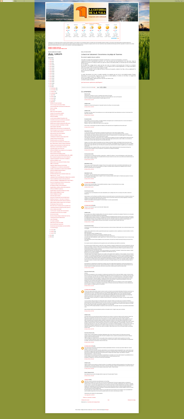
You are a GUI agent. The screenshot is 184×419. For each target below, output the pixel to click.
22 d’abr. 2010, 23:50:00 (89, 169)
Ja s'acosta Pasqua (54, 227)
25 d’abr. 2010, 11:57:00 (89, 311)
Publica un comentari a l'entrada (89, 397)
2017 (50, 74)
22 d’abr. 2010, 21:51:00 (89, 127)
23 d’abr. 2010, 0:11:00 (88, 187)
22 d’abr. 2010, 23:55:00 (89, 178)
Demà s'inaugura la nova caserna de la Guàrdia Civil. (60, 130)
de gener (52, 233)
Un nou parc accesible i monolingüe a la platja (59, 124)
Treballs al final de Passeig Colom (57, 138)
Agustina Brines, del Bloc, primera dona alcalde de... (60, 187)
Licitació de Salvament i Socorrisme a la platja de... (60, 158)
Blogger (107, 409)
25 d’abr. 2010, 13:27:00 (89, 329)
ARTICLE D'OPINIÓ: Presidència (56, 188)
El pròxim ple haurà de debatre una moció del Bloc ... (60, 225)
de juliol (52, 96)
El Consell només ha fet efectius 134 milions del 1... (60, 141)
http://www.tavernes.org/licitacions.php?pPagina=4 (91, 82)
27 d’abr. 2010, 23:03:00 (89, 368)
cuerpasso (86, 379)
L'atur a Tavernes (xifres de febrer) (57, 131)
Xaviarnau (95, 409)
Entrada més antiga (131, 400)
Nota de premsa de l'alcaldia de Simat (57, 153)
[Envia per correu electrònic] (100, 87)
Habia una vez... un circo (55, 175)
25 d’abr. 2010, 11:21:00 (89, 285)
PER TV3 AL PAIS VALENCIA (56, 111)
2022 (50, 66)
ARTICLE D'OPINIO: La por (55, 160)
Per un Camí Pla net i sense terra (56, 224)
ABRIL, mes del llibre (54, 163)
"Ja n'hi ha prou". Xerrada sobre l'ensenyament (59, 210)
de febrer (52, 231)
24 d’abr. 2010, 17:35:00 (89, 221)
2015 (50, 78)
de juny (52, 98)
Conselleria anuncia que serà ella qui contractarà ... (60, 119)
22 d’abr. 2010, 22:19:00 (89, 150)
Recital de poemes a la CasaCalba (57, 140)
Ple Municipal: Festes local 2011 (56, 204)
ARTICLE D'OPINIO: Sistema (56, 135)
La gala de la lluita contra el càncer (57, 183)
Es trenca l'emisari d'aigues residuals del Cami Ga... (60, 215)
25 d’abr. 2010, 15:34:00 (89, 342)
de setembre (53, 93)
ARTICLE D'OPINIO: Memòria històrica (57, 170)
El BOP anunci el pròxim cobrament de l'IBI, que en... (60, 123)
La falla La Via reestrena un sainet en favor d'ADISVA (60, 168)
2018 (50, 73)
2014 (50, 80)
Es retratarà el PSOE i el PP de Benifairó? (58, 185)
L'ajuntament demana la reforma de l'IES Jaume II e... (60, 207)
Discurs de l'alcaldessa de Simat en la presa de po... (60, 182)
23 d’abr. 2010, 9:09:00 (88, 201)
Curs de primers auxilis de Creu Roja (57, 121)
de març (52, 229)
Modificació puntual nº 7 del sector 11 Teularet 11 (59, 199)
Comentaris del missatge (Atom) (93, 402)
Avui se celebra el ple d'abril (55, 209)
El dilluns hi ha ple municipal (56, 103)
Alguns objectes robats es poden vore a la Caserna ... (60, 202)
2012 (50, 83)
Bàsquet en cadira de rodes (55, 172)
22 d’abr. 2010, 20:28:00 (89, 115)
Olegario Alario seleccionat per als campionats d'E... (60, 128)
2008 (50, 236)
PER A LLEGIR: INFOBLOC (55, 151)
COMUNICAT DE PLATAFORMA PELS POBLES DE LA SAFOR (62, 177)
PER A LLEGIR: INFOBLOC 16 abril (57, 192)
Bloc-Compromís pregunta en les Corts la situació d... (60, 156)
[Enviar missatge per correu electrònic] (98, 87)
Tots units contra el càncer (55, 195)
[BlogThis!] (101, 87)
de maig (52, 100)
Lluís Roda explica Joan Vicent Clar (57, 148)
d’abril (51, 101)
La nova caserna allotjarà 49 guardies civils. (58, 118)
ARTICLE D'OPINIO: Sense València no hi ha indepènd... (61, 150)
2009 (50, 235)
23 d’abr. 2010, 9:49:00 (88, 208)
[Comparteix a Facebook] (104, 87)
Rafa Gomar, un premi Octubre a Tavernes (58, 146)
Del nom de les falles (54, 214)
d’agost (52, 94)
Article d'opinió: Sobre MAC (55, 126)
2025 (50, 61)
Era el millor (52, 109)
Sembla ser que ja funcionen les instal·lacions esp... (60, 145)
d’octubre (52, 91)
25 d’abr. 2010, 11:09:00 (89, 267)
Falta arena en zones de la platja (56, 222)
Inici (108, 400)
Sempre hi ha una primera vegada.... (57, 113)
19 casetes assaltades (54, 220)
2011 (50, 85)
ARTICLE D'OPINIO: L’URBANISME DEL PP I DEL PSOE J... (62, 180)
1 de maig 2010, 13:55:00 (89, 394)
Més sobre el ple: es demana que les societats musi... (60, 205)
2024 (50, 63)
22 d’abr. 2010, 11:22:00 (89, 99)
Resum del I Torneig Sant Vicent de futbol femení (59, 197)
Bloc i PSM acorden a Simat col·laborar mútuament (60, 143)
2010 (50, 86)
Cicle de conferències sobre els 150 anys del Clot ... (60, 178)
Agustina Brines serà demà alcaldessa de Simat (59, 190)
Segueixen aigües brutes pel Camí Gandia (58, 165)
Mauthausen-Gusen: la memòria (56, 114)
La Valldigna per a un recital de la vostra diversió (59, 167)
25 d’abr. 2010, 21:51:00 (89, 359)
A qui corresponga (53, 219)
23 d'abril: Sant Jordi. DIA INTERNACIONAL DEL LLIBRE (61, 155)
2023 (50, 64)
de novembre (53, 89)
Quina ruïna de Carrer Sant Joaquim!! (57, 133)
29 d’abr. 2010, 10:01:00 (89, 375)
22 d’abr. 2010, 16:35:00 (89, 106)
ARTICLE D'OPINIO (54, 116)
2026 (50, 59)
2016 (50, 76)
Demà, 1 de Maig (53, 108)
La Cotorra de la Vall (88, 182)
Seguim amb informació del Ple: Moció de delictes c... (60, 200)
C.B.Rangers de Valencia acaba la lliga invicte (59, 136)
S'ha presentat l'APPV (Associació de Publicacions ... (60, 106)
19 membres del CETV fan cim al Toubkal (58, 212)
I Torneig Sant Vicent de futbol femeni (57, 217)
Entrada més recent (85, 400)
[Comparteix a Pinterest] (105, 87)
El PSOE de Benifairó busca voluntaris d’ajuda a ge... (60, 173)
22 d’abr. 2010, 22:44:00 (89, 159)
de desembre (53, 88)
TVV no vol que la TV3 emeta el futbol (57, 104)
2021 (50, 68)
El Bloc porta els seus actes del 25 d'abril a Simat (59, 162)
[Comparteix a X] (103, 87)
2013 (50, 81)
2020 (50, 69)
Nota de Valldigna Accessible (56, 193)
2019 (50, 71)
